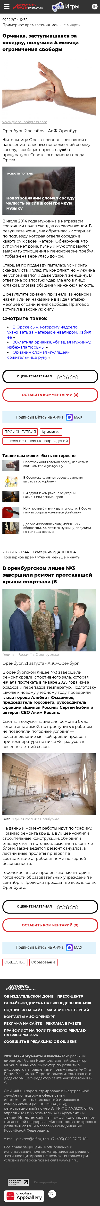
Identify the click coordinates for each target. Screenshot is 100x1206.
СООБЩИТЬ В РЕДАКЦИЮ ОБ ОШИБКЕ (40, 1041)
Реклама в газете (63, 1023)
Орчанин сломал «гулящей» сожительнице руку (38, 355)
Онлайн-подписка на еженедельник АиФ (47, 1003)
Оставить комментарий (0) (50, 395)
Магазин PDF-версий (68, 1010)
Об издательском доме (28, 996)
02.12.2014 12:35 (14, 20)
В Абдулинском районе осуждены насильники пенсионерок (49, 495)
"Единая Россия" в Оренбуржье (30, 654)
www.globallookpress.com (24, 122)
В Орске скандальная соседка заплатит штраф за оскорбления (53, 479)
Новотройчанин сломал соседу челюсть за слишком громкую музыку (56, 464)
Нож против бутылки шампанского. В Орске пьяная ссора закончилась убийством (57, 510)
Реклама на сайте (23, 1023)
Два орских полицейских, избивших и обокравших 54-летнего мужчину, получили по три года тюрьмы (57, 528)
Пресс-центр (70, 996)
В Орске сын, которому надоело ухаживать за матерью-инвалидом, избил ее (49, 332)
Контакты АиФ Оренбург (29, 1017)
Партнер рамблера (45, 1182)
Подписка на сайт (23, 1010)
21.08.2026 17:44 (15, 552)
